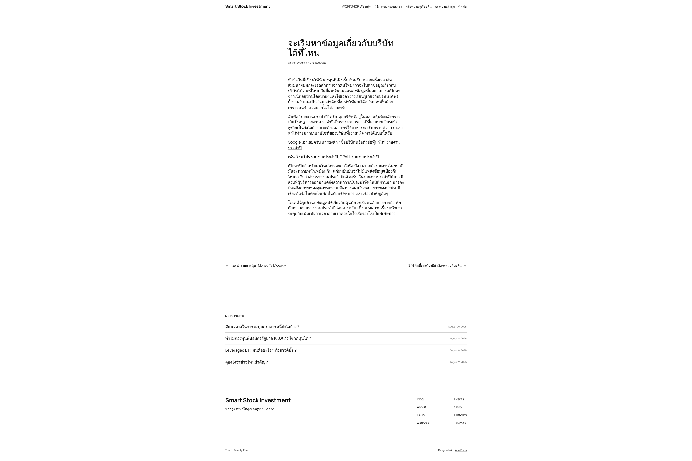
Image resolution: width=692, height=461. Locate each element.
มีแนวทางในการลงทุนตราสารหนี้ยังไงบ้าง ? (262, 326)
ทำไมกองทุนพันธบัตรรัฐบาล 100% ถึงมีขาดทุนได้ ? (268, 338)
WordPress (461, 450)
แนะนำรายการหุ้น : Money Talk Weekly (258, 265)
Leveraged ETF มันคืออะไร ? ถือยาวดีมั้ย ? (261, 350)
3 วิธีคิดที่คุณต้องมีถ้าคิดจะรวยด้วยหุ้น (435, 265)
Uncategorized (318, 62)
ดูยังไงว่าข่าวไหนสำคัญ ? (246, 362)
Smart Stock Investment (247, 6)
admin (303, 62)
